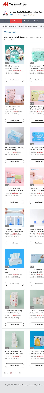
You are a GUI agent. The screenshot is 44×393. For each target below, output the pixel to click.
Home (6, 21)
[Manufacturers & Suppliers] (15, 4)
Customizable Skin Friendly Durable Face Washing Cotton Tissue (13, 313)
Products (17, 21)
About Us (27, 21)
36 (15, 373)
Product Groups (11, 32)
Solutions (37, 21)
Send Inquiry (14, 80)
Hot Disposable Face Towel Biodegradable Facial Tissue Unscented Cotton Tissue (14, 354)
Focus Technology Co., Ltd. (25, 385)
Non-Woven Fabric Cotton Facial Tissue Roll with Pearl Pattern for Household (14, 231)
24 (11, 373)
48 (20, 373)
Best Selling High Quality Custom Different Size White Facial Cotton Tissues (14, 190)
